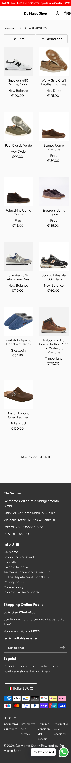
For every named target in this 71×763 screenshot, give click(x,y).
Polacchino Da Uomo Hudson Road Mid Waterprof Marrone (54, 346)
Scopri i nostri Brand (19, 557)
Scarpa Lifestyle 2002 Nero (54, 277)
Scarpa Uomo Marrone (54, 147)
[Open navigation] (4, 13)
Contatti (10, 562)
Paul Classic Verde (18, 145)
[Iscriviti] (62, 648)
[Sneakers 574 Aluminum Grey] (18, 256)
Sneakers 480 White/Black (18, 82)
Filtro (21, 39)
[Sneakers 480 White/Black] (18, 61)
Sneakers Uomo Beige (53, 212)
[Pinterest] (10, 718)
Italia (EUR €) (23, 688)
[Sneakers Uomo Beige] (54, 191)
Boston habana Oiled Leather (18, 415)
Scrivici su (19, 612)
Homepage (9, 27)
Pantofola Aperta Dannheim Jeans (18, 342)
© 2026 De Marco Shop (21, 746)
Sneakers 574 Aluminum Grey (18, 277)
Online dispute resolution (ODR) (27, 577)
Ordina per (53, 39)
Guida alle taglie (16, 567)
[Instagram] (15, 718)
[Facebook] (5, 718)
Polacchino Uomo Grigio (18, 212)
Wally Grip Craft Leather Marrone (53, 82)
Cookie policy (14, 587)
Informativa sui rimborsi (21, 592)
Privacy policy (14, 582)
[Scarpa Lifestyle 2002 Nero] (54, 256)
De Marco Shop (35, 13)
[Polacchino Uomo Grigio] (18, 191)
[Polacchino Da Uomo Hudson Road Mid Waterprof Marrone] (54, 321)
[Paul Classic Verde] (18, 126)
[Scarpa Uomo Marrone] (54, 126)
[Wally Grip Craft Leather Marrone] (54, 61)
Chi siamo (11, 552)
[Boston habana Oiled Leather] (18, 394)
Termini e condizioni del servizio (27, 572)
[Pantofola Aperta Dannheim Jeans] (18, 321)
